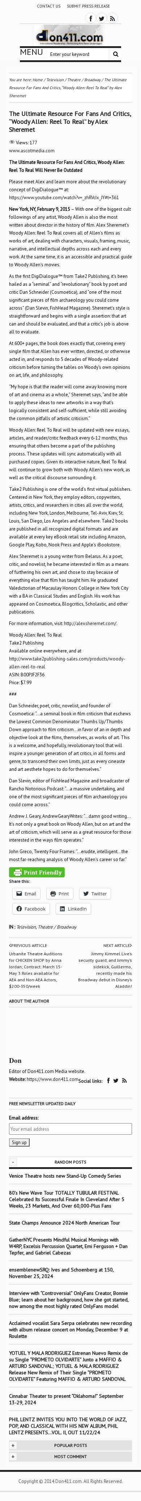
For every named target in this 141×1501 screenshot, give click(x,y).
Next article (116, 945)
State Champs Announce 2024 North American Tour (64, 1222)
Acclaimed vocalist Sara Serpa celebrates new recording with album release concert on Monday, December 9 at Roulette (70, 1329)
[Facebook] (90, 18)
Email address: (23, 1118)
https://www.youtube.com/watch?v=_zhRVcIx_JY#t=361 (64, 198)
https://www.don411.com (52, 1079)
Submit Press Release (88, 6)
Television (26, 927)
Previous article (29, 945)
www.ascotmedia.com (32, 151)
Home (38, 79)
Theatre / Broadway (57, 927)
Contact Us (48, 6)
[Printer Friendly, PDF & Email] (37, 872)
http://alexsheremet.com (89, 623)
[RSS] (112, 18)
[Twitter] (101, 18)
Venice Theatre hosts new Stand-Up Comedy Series (65, 1176)
